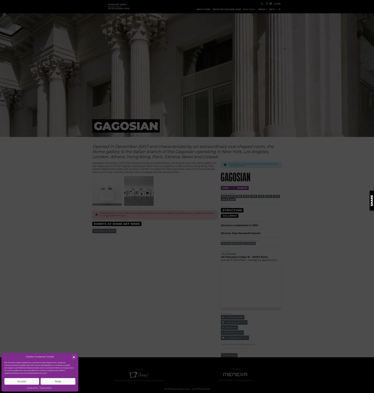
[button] (73, 356)
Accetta (21, 381)
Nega (58, 381)
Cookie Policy (32, 388)
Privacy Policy (46, 388)
